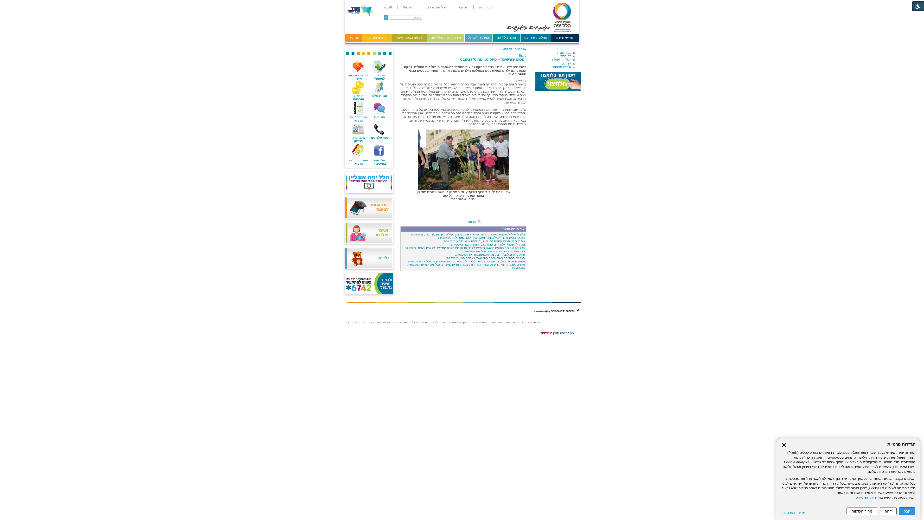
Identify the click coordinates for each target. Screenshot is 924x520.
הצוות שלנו (379, 96)
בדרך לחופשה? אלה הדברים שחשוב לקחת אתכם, (488, 244)
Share (522, 55)
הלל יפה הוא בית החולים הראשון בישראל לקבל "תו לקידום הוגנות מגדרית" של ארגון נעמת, (465, 248)
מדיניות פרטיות (793, 513)
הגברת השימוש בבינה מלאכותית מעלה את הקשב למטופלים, (481, 238)
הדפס (472, 221)
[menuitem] (485, 7)
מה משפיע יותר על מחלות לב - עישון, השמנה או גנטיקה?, (483, 241)
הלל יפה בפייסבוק (379, 162)
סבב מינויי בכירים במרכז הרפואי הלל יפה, (494, 251)
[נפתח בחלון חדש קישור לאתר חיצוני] (558, 81)
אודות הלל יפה (506, 37)
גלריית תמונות (562, 67)
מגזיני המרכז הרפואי (358, 119)
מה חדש (565, 56)
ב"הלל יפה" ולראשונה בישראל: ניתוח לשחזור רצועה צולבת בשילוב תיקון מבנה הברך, (468, 234)
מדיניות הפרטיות (869, 497)
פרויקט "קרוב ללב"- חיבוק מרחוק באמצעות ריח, (490, 254)
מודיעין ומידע (564, 37)
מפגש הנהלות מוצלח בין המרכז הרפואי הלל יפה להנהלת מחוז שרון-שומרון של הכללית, (466, 261)
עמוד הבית (564, 52)
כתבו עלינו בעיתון (359, 139)
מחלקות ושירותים (535, 37)
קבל (907, 511)
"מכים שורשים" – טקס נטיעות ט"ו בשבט (493, 59)
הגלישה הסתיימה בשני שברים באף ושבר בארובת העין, (485, 258)
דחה (888, 511)
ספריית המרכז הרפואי (358, 162)
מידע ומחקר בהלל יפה (446, 37)
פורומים (379, 117)
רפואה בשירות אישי (409, 37)
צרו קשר (353, 37)
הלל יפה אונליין (561, 60)
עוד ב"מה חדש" (513, 229)
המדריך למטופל (478, 37)
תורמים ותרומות (376, 37)
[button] (386, 17)
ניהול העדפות (862, 511)
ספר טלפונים (379, 137)
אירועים (566, 63)
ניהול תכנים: (566, 333)
